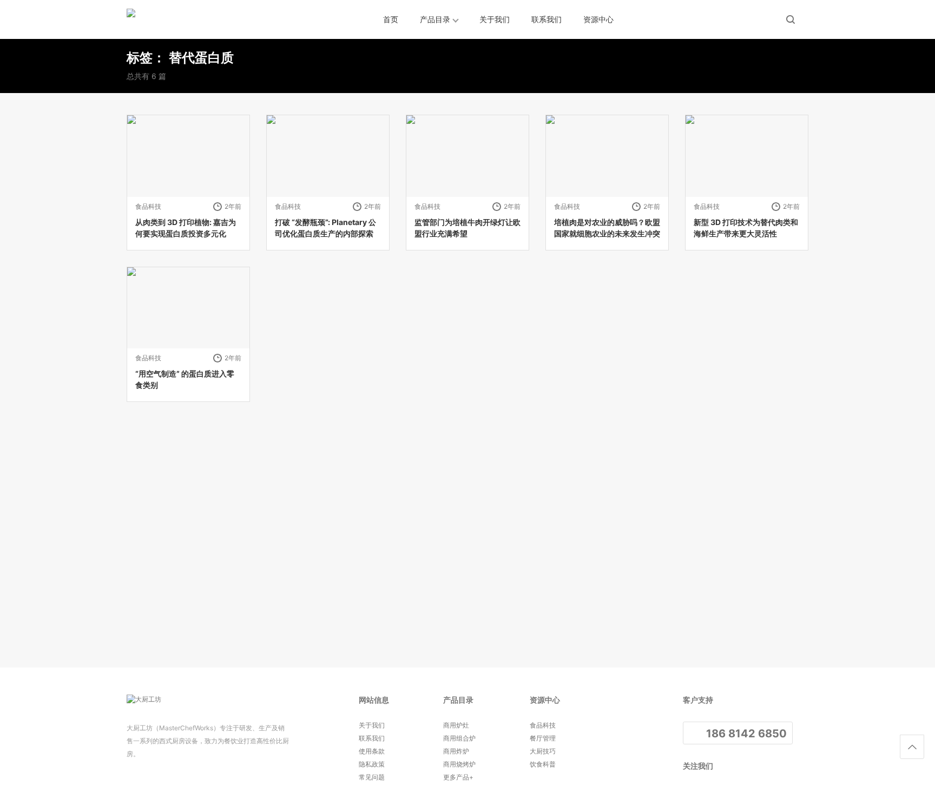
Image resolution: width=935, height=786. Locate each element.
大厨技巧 (543, 751)
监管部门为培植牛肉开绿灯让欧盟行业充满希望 (467, 227)
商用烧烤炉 (459, 764)
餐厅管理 (543, 738)
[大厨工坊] (175, 19)
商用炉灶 (456, 725)
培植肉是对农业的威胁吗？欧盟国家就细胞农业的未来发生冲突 (607, 227)
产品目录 (435, 19)
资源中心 (598, 19)
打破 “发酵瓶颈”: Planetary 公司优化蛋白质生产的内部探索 (325, 227)
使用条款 (372, 751)
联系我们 (546, 19)
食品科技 (148, 206)
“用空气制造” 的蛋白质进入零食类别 (184, 379)
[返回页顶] (912, 747)
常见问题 (372, 777)
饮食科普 (543, 764)
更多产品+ (458, 777)
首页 (390, 19)
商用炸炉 (456, 751)
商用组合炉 (459, 738)
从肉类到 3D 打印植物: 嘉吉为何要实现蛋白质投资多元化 (185, 227)
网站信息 (374, 699)
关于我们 (494, 19)
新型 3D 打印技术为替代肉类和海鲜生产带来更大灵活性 (746, 227)
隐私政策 (372, 764)
